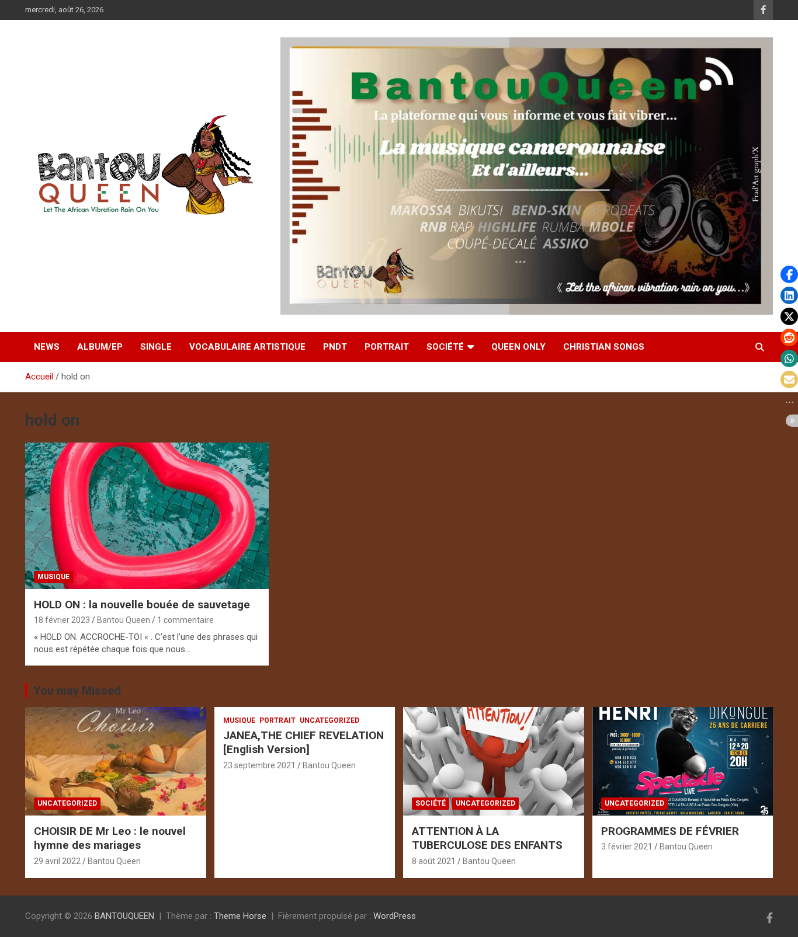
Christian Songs (603, 347)
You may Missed (77, 691)
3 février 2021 (627, 846)
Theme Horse (240, 916)
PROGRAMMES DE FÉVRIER (670, 831)
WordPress (394, 916)
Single (156, 347)
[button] (789, 274)
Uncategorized (67, 803)
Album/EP (100, 347)
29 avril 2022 (57, 861)
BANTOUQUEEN (124, 916)
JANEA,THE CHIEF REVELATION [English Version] (303, 743)
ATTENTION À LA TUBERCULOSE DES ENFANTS (487, 838)
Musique (53, 577)
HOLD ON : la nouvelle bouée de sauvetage (142, 604)
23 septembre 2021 (259, 765)
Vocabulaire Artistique (247, 347)
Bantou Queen (123, 620)
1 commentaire (185, 620)
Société (445, 347)
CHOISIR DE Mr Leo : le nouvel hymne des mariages (110, 838)
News (47, 347)
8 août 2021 (434, 861)
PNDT (335, 347)
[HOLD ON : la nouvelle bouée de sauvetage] (147, 516)
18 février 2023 (62, 620)
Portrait (387, 347)
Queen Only (518, 347)
